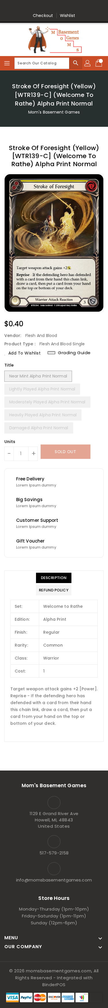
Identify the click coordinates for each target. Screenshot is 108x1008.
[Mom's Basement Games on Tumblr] (70, 6)
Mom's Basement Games (54, 112)
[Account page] (88, 63)
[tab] (53, 578)
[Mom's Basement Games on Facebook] (26, 6)
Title (9, 365)
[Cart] (99, 63)
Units (10, 442)
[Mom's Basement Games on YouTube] (81, 6)
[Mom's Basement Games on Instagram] (59, 6)
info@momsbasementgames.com (54, 880)
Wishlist (67, 15)
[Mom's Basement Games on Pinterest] (48, 6)
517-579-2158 (54, 853)
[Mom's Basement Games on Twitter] (37, 6)
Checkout (43, 15)
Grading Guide (74, 353)
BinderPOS (54, 985)
